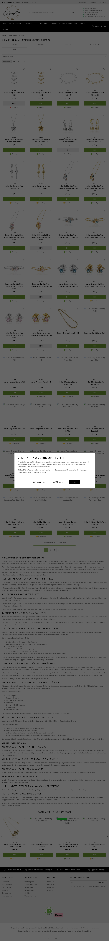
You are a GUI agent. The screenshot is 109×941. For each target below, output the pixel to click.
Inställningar (39, 482)
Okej (74, 482)
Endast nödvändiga (58, 482)
